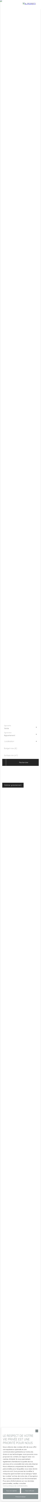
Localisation (9, 741)
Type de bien (7, 732)
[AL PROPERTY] (30, 4)
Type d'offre (7, 725)
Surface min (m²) (11, 755)
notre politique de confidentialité (15, 1486)
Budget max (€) (10, 748)
